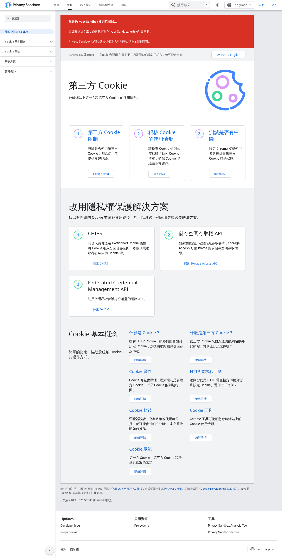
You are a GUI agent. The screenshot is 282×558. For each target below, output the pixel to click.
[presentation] (157, 206)
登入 (274, 5)
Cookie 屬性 (140, 371)
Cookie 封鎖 (140, 410)
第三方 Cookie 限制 (104, 135)
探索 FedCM (101, 309)
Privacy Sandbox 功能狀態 (86, 41)
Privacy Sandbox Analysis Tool (228, 525)
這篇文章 (83, 31)
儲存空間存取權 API (201, 233)
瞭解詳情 (140, 360)
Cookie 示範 (140, 449)
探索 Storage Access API (200, 263)
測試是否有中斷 (224, 135)
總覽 (56, 5)
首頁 (262, 5)
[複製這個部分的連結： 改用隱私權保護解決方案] (175, 207)
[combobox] (189, 5)
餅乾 (70, 5)
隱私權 (74, 549)
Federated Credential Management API (112, 285)
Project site (141, 525)
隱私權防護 (106, 5)
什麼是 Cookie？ (144, 332)
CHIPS (95, 233)
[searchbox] (28, 18)
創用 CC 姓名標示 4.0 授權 (126, 488)
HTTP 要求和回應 (206, 371)
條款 (63, 549)
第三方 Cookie (98, 85)
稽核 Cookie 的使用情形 (162, 135)
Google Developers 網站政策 (218, 488)
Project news (68, 532)
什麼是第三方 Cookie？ (211, 332)
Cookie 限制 (101, 174)
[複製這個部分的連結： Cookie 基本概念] (73, 342)
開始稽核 (159, 174)
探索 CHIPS (100, 263)
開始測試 (220, 174)
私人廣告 (86, 5)
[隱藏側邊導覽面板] (50, 550)
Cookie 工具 (201, 410)
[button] (24, 41)
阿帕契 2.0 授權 (173, 488)
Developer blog (70, 525)
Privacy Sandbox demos (223, 532)
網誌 (124, 5)
